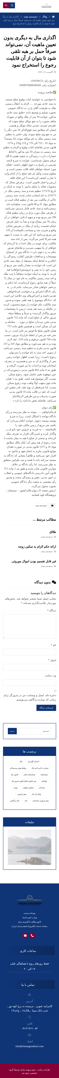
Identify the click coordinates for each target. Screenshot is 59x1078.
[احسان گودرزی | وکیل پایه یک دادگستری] (46, 5)
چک (26, 801)
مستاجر (42, 788)
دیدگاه (51, 610)
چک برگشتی (14, 801)
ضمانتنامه (44, 775)
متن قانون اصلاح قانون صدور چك (23, 781)
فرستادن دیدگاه (46, 708)
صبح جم (25, 1073)
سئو (34, 1070)
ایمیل (52, 660)
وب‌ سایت (50, 675)
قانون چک (14, 775)
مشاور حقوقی (28, 788)
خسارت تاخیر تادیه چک (40, 768)
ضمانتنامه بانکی (29, 775)
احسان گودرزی (33, 761)
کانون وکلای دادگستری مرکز (29, 922)
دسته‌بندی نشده (41, 506)
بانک (21, 761)
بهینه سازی (25, 1070)
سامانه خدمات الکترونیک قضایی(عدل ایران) (29, 926)
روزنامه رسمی (30, 913)
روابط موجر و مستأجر (18, 768)
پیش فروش (22, 794)
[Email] (25, 935)
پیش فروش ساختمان (41, 801)
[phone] (32, 935)
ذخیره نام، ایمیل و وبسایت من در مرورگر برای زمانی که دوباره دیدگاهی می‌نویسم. (29, 697)
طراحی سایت (44, 1070)
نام (53, 645)
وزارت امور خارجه (29, 917)
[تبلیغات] (29, 847)
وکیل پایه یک (36, 794)
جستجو (12, 731)
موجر (16, 788)
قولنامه (44, 781)
